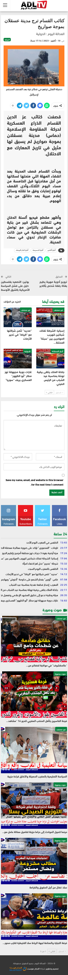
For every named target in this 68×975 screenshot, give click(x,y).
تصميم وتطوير (52, 968)
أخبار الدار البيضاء (22, 250)
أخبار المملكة (57, 351)
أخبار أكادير (52, 250)
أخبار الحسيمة (38, 250)
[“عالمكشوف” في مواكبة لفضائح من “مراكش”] (34, 639)
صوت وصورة (60, 674)
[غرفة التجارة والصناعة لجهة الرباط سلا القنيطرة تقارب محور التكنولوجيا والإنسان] (34, 916)
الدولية (7, 39)
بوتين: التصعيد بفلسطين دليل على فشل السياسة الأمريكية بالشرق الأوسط (15, 286)
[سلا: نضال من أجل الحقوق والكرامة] (34, 861)
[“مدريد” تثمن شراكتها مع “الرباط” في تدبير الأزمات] (18, 317)
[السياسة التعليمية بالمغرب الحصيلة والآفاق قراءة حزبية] (34, 750)
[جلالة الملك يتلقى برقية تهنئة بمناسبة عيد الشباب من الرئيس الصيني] (50, 358)
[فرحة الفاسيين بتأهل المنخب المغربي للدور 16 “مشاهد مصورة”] (34, 694)
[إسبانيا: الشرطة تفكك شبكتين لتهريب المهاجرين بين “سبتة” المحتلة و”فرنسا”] (50, 317)
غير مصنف (58, 310)
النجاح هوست (33, 968)
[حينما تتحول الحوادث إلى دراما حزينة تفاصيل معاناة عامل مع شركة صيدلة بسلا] (34, 805)
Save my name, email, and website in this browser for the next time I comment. (34, 482)
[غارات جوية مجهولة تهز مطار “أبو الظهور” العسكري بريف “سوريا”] (18, 358)
